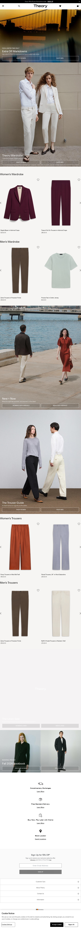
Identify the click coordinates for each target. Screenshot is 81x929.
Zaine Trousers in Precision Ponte (11, 298)
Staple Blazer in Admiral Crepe (10, 230)
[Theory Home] (40, 6)
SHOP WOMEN (21, 58)
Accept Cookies (57, 924)
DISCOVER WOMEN (21, 768)
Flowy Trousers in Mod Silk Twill (10, 574)
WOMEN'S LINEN (21, 726)
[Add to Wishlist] (38, 180)
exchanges (39, 1)
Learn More (40, 791)
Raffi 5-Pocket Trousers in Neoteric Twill (53, 641)
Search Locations (40, 839)
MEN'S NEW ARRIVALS (60, 405)
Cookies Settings (7, 924)
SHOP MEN (59, 58)
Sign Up (40, 872)
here (50, 860)
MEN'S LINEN (60, 726)
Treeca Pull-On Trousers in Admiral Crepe (54, 230)
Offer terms (32, 860)
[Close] (79, 1)
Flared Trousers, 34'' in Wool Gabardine (53, 574)
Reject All (71, 924)
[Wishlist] (60, 6)
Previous (0, 203)
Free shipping (30, 1)
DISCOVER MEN (60, 768)
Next (80, 203)
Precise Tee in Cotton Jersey (50, 298)
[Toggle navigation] (3, 6)
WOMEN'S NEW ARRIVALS (21, 405)
